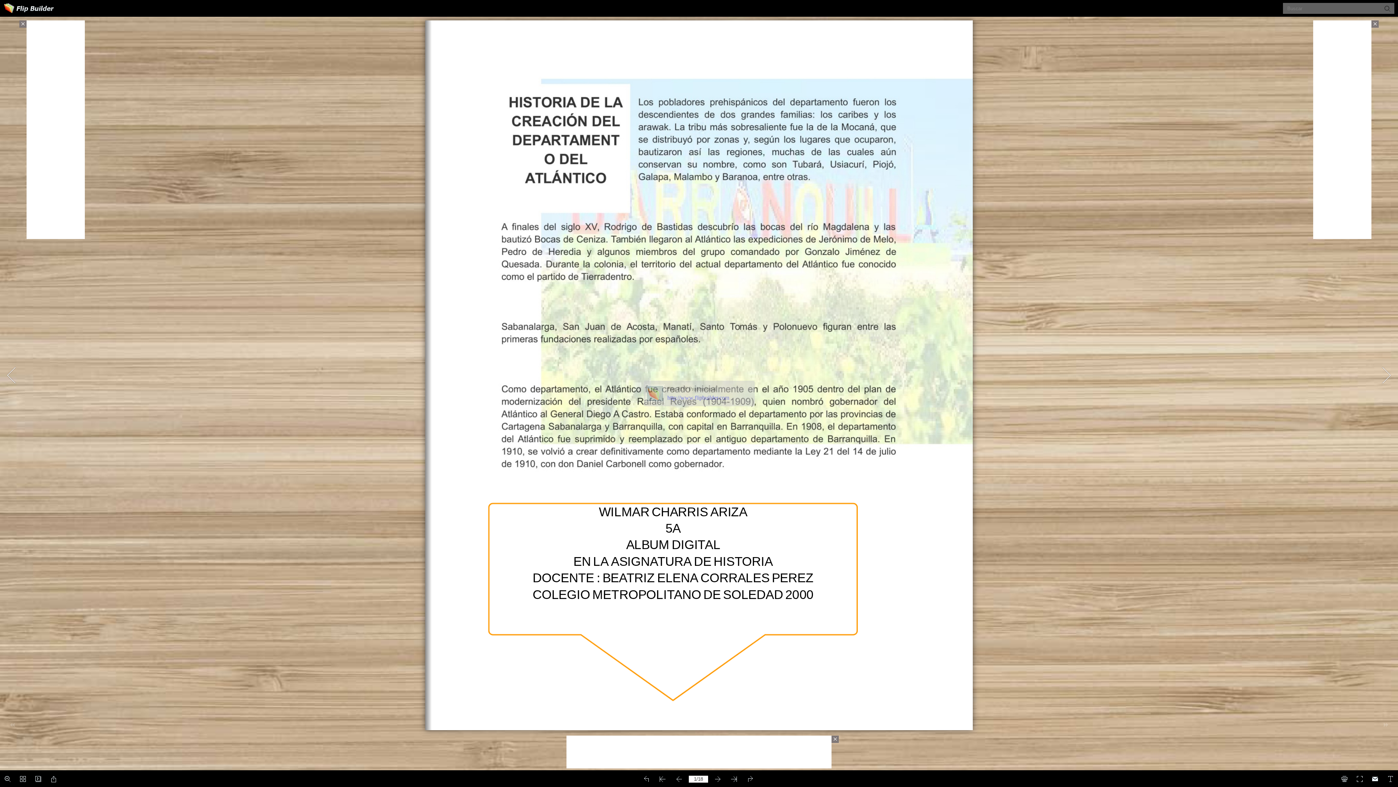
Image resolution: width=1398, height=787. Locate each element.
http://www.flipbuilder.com (698, 398)
